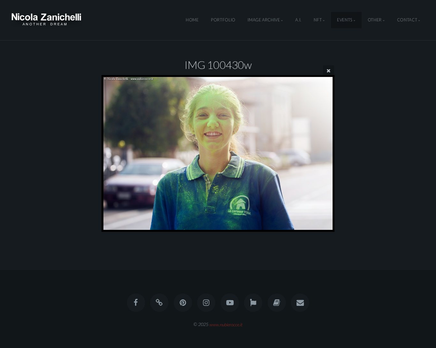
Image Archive (264, 20)
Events (344, 20)
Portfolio (223, 20)
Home (192, 20)
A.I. (298, 20)
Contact (407, 20)
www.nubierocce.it (226, 324)
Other (375, 20)
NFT (318, 20)
